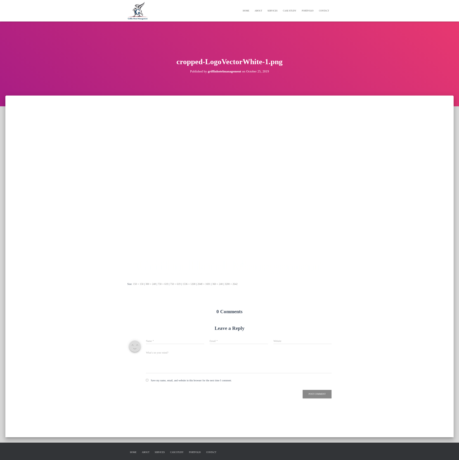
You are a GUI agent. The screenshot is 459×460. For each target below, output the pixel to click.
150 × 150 (138, 284)
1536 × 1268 (189, 284)
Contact (324, 11)
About (258, 11)
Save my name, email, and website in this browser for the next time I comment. (191, 380)
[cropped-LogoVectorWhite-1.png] (229, 192)
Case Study (289, 11)
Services (273, 11)
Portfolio (308, 11)
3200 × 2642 (231, 284)
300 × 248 (150, 284)
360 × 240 (217, 284)
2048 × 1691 (203, 284)
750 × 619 (163, 284)
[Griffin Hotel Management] (138, 11)
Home (246, 11)
